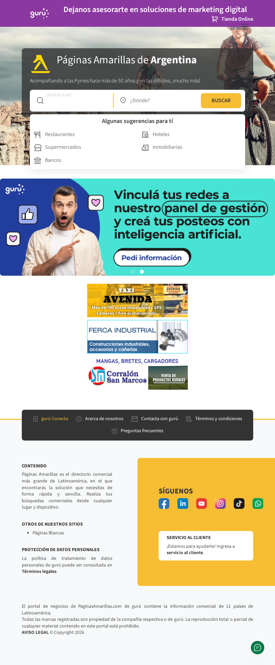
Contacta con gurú (159, 418)
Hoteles (161, 134)
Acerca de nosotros (104, 418)
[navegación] (244, 26)
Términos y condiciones (218, 418)
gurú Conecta (54, 418)
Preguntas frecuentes (142, 430)
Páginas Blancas (48, 533)
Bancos (53, 160)
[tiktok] (239, 503)
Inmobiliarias (167, 147)
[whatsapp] (258, 503)
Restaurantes (60, 134)
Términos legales (39, 571)
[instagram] (220, 503)
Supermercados (63, 147)
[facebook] (164, 503)
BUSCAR (221, 100)
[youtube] (201, 503)
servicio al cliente (185, 552)
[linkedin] (182, 503)
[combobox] (71, 100)
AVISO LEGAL (35, 632)
